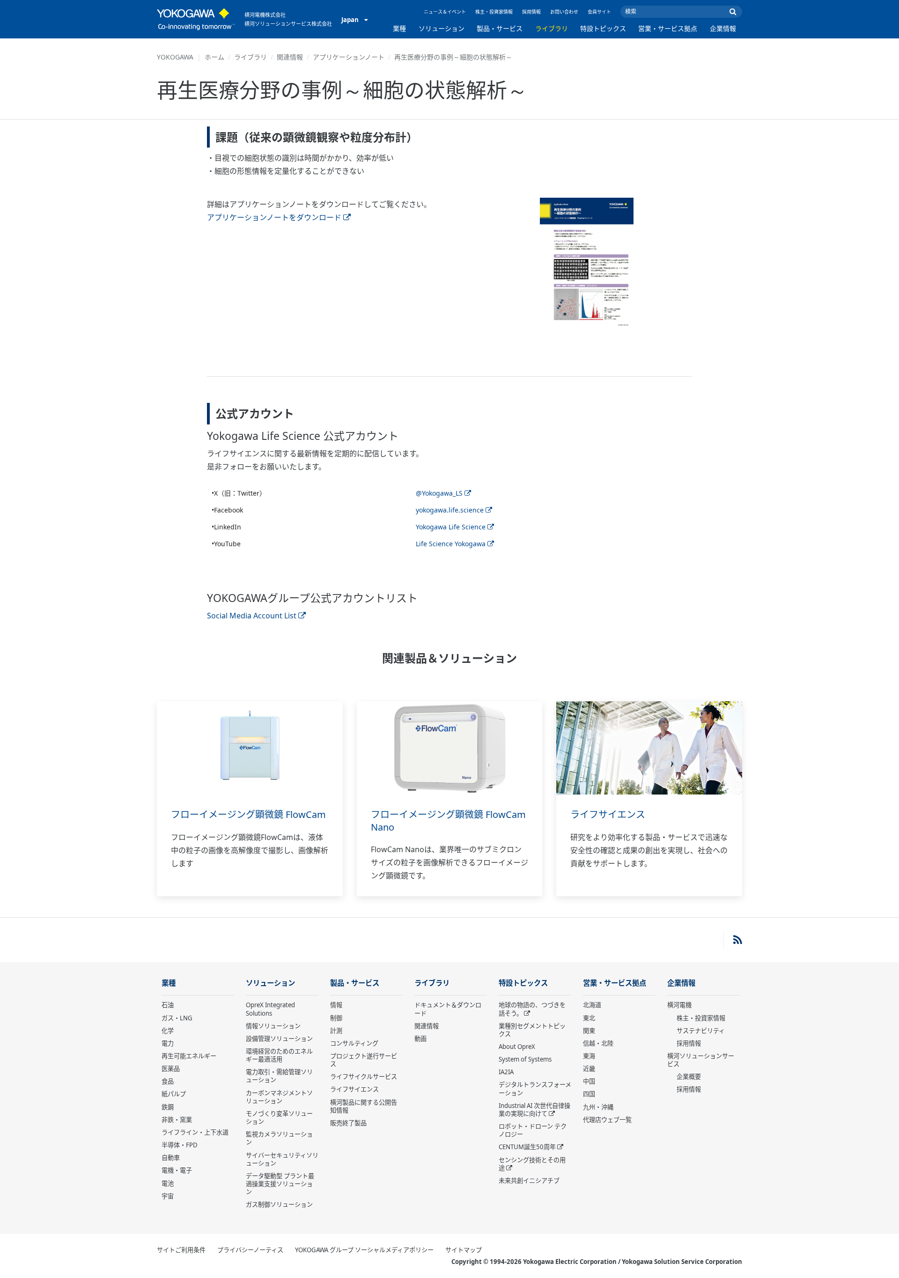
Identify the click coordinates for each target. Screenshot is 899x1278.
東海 (589, 1056)
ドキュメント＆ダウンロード (447, 1009)
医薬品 (171, 1068)
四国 (589, 1094)
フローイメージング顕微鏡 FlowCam (248, 814)
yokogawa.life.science (450, 509)
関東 (589, 1030)
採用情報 (531, 11)
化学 (168, 1030)
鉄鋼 (168, 1107)
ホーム (214, 56)
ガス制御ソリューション (279, 1204)
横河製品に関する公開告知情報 (363, 1106)
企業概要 (689, 1076)
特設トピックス (603, 28)
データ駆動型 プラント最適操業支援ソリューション (280, 1184)
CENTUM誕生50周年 (527, 1147)
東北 (589, 1018)
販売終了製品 (348, 1123)
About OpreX (517, 1046)
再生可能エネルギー (189, 1056)
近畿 (589, 1068)
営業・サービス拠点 (667, 28)
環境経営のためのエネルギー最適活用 (279, 1055)
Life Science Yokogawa (451, 543)
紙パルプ (174, 1094)
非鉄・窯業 (177, 1119)
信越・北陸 (598, 1043)
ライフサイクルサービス (363, 1076)
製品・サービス (500, 28)
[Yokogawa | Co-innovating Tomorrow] (196, 19)
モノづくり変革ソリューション (279, 1117)
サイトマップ (463, 1250)
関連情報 (290, 56)
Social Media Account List (251, 615)
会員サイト (599, 11)
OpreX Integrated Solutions (270, 1009)
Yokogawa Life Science (451, 526)
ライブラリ (551, 28)
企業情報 (723, 28)
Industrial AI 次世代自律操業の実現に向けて (534, 1109)
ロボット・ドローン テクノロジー (533, 1130)
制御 (336, 1018)
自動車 (171, 1157)
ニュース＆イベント (445, 11)
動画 (420, 1038)
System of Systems (525, 1059)
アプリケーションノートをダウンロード (274, 217)
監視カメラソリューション (279, 1138)
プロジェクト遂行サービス (363, 1060)
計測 (336, 1030)
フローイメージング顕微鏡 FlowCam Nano (448, 820)
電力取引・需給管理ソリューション (279, 1076)
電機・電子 (177, 1170)
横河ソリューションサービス (700, 1060)
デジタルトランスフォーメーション (535, 1088)
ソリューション (441, 28)
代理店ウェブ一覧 (607, 1119)
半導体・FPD (180, 1145)
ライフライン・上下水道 (195, 1132)
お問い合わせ (564, 11)
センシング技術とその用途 (532, 1164)
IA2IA (506, 1072)
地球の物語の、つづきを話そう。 (532, 1009)
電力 (168, 1043)
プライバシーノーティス (250, 1250)
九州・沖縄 (598, 1107)
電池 (168, 1183)
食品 (168, 1081)
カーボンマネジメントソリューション (279, 1097)
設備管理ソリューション (279, 1038)
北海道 (592, 1005)
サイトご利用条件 (181, 1250)
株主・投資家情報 (494, 11)
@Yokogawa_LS (439, 493)
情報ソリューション (273, 1026)
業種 (399, 28)
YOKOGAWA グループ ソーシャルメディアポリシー (364, 1250)
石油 (168, 1005)
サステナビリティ (701, 1030)
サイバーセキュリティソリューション (282, 1159)
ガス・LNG (177, 1018)
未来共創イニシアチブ (529, 1180)
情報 (336, 1005)
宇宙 (168, 1196)
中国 (589, 1081)
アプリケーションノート (348, 56)
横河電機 (679, 1005)
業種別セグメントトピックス (532, 1030)
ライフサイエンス (607, 814)
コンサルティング (354, 1043)
